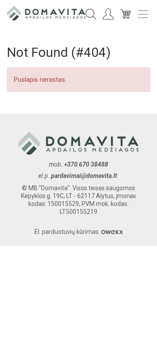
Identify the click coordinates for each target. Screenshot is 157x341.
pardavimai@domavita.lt (85, 175)
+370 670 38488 (86, 164)
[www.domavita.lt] (46, 13)
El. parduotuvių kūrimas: (67, 231)
